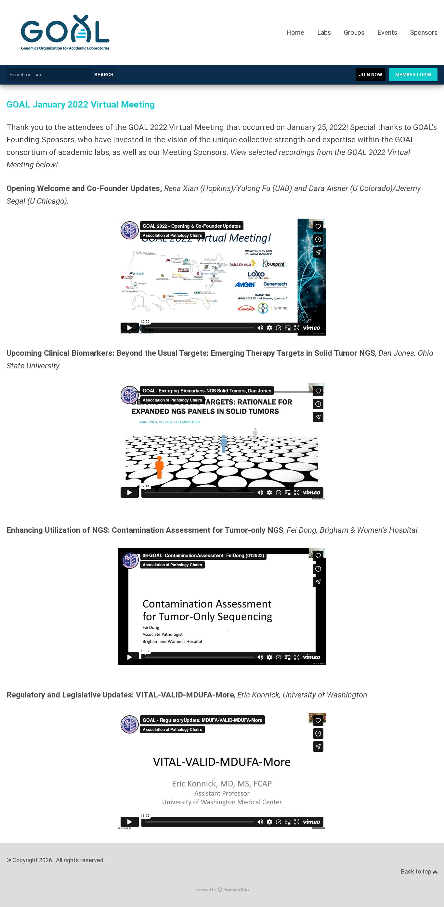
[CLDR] (65, 62)
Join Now (370, 75)
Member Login (413, 75)
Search (103, 75)
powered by (206, 890)
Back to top (416, 871)
